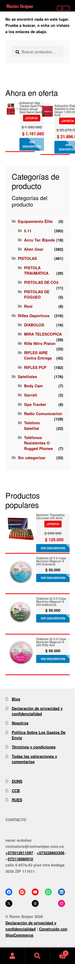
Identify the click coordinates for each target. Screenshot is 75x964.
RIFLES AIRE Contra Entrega (38, 355)
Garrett (30, 395)
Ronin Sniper (19, 6)
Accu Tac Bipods (39, 240)
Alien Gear (33, 249)
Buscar (37, 956)
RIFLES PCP (35, 367)
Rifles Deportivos (33, 315)
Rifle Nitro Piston (39, 343)
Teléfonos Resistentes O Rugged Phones (38, 443)
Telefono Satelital (32, 425)
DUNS (17, 781)
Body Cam (33, 385)
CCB (16, 790)
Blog (16, 699)
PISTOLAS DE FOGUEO (36, 294)
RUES (17, 799)
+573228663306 (50, 852)
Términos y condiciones (34, 747)
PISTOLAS (27, 258)
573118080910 (20, 858)
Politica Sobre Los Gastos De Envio (39, 734)
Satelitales (27, 376)
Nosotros (20, 723)
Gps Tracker (35, 404)
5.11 (28, 230)
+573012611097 (19, 852)
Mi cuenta (12, 956)
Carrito (58, 951)
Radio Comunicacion (43, 413)
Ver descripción (31, 144)
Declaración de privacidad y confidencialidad (37, 710)
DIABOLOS (34, 325)
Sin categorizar (32, 457)
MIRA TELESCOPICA (43, 334)
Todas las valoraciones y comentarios (34, 758)
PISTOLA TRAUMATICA (36, 270)
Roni (28, 306)
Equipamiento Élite (35, 221)
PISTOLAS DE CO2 (41, 282)
